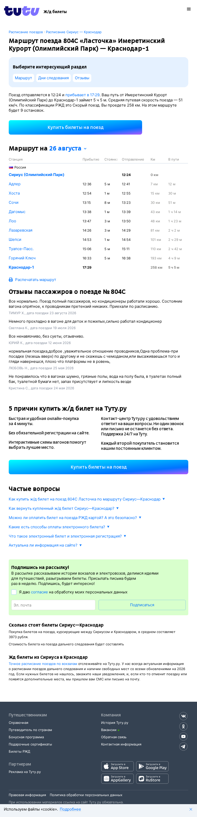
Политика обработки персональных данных (86, 795)
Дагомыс (17, 211)
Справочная (18, 723)
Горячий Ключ (22, 258)
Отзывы (82, 77)
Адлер (15, 183)
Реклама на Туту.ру (25, 772)
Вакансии (108, 730)
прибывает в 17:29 (82, 94)
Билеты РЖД (19, 751)
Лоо (12, 220)
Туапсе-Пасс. (21, 248)
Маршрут (23, 77)
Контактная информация (121, 744)
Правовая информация (27, 795)
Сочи (13, 202)
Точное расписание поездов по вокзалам (43, 664)
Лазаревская (20, 230)
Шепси (15, 239)
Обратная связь (113, 737)
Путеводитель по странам (30, 730)
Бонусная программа (26, 737)
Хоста (14, 193)
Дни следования (53, 77)
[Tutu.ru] (22, 12)
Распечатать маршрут (35, 279)
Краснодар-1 (21, 267)
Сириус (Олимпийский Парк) (36, 174)
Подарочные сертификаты (30, 744)
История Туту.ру (114, 723)
